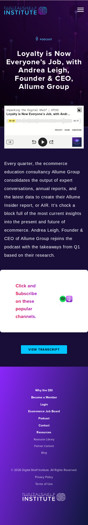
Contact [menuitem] (44, 425)
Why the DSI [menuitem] (44, 390)
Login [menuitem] (44, 404)
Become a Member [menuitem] (44, 397)
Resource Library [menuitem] (44, 439)
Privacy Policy (44, 477)
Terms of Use (44, 484)
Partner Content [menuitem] (44, 446)
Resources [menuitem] (44, 432)
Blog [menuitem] (44, 453)
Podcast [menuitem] (44, 418)
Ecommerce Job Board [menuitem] (44, 411)
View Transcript (44, 349)
